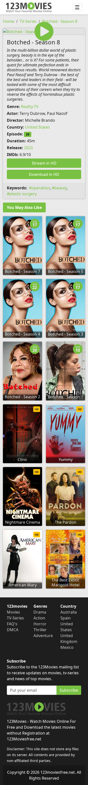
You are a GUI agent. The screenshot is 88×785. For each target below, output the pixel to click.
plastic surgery (23, 193)
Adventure (43, 635)
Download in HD (44, 174)
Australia (68, 612)
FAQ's (12, 624)
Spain (65, 618)
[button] (44, 31)
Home (8, 21)
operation (41, 188)
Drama (39, 612)
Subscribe (69, 690)
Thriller (40, 629)
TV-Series (28, 21)
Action (39, 618)
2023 (28, 147)
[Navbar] (77, 7)
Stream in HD (44, 163)
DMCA (12, 629)
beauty (60, 188)
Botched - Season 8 (59, 21)
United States (37, 127)
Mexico (67, 647)
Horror (39, 624)
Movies (13, 612)
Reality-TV (30, 106)
